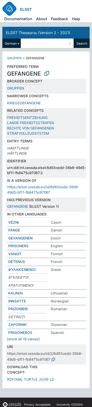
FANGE (14, 230)
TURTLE (31, 379)
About (41, 18)
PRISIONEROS (20, 332)
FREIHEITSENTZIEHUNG (27, 117)
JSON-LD (46, 379)
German (11, 43)
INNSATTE (17, 301)
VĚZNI (13, 222)
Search (81, 43)
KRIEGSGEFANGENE (24, 103)
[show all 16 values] (23, 339)
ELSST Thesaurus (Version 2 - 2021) (38, 32)
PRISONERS (18, 246)
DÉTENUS (16, 261)
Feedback (59, 18)
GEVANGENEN (20, 238)
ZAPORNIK (17, 324)
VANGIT (15, 254)
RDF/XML (15, 379)
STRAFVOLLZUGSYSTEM (28, 133)
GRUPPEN (14, 58)
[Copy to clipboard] (46, 73)
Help (76, 18)
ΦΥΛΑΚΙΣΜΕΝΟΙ (22, 269)
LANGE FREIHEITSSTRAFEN (30, 123)
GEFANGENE (17, 206)
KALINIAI (15, 293)
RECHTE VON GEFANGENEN (30, 128)
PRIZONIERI (18, 309)
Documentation (18, 18)
